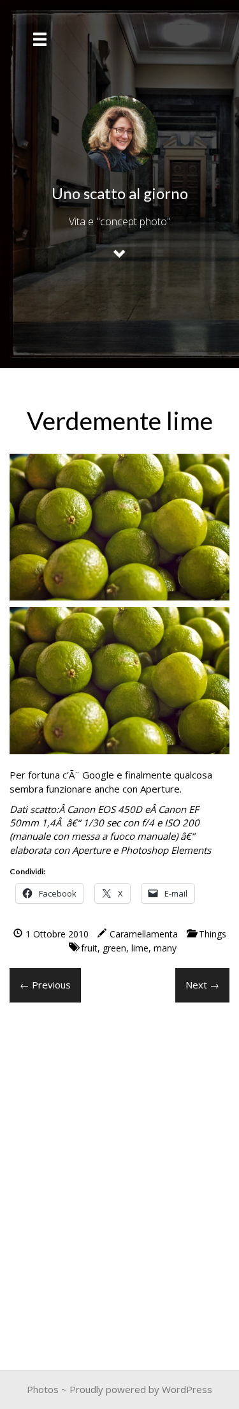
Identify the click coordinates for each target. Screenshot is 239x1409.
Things (212, 934)
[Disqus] (119, 1175)
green (114, 948)
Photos (43, 1389)
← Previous (45, 984)
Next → (202, 984)
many (165, 948)
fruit (89, 948)
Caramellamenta (144, 934)
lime (139, 948)
